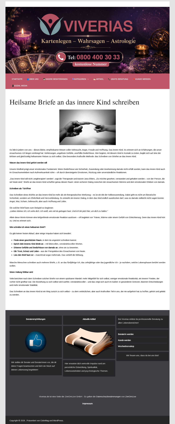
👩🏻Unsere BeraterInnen (55, 79)
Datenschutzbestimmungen (108, 396)
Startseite (17, 79)
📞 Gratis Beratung (118, 79)
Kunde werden (124, 340)
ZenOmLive (130, 396)
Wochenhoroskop (126, 346)
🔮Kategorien (79, 79)
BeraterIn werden (126, 334)
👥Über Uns (33, 79)
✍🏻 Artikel (98, 79)
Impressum (87, 403)
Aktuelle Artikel (89, 319)
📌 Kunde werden (141, 79)
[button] (87, 79)
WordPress (58, 420)
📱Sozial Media (19, 85)
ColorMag (44, 420)
